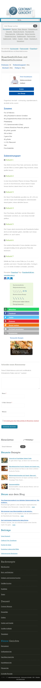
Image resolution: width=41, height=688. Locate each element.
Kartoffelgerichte (6, 662)
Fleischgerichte (10, 34)
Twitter (10, 317)
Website (4, 411)
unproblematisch (9, 275)
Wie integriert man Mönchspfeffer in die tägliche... (17, 511)
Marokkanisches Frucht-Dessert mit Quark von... (24, 466)
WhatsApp (12, 309)
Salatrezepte (7, 39)
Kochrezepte (14, 48)
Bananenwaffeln (14, 484)
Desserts (9, 32)
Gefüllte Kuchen (6, 583)
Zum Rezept (21, 93)
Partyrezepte (31, 36)
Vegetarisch (33, 39)
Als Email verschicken (16, 329)
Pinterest (11, 321)
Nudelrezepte (21, 36)
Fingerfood (33, 48)
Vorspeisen (20, 41)
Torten (3, 594)
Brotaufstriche (32, 29)
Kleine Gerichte (30, 34)
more (33, 507)
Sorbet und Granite (7, 623)
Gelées (3, 617)
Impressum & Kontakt (26, 677)
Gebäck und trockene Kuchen (10, 578)
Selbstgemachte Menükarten (9, 553)
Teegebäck (4, 634)
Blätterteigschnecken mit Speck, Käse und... (22, 475)
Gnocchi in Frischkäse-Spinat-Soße (20, 458)
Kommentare (12, 333)
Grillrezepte (20, 34)
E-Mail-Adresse (7, 402)
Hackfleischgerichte (7, 657)
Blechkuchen (5, 567)
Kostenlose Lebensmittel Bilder (10, 549)
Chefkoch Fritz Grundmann (9, 540)
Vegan (26, 39)
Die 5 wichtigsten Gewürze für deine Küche (14, 520)
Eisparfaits (4, 612)
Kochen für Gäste (6, 545)
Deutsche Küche (18, 32)
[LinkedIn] (11, 278)
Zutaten (21, 89)
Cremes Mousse (6, 606)
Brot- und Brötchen (7, 572)
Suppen (20, 39)
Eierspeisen (5, 646)
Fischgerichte (29, 32)
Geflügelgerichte (6, 651)
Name (4, 393)
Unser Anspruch (5, 536)
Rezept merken (13, 325)
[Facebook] (5, 278)
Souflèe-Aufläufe (6, 628)
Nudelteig (4, 589)
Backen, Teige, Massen (19, 29)
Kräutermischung (10, 36)
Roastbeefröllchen (28, 272)
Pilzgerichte (5, 668)
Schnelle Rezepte (6, 673)
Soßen (14, 39)
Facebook (12, 313)
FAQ (33, 677)
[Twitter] (8, 278)
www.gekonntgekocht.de (14, 677)
